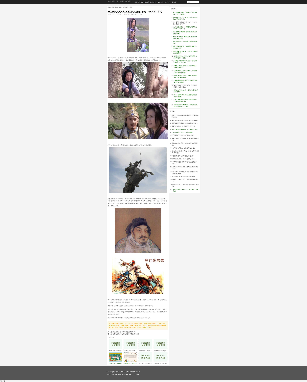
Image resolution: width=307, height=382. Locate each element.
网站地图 (2, 381)
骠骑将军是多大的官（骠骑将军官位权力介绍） (126, 334)
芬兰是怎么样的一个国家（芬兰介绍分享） (184, 159)
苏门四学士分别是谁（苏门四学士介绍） (183, 135)
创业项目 (160, 2)
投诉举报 (109, 372)
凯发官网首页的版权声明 (133, 372)
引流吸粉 (167, 2)
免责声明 (121, 372)
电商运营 (174, 2)
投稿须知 (115, 372)
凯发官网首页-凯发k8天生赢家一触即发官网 (119, 1)
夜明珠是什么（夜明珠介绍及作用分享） (183, 176)
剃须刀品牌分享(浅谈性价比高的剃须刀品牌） (185, 123)
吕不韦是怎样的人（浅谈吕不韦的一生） (183, 148)
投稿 (131, 7)
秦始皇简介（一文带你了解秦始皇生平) (124, 332)
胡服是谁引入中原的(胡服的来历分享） (183, 156)
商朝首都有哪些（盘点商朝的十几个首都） (184, 126)
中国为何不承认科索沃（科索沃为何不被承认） (185, 120)
